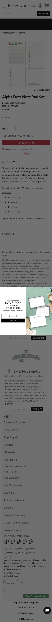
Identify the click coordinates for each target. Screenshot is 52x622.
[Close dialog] (50, 289)
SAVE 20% (13, 320)
